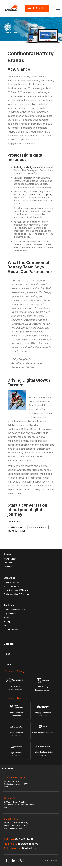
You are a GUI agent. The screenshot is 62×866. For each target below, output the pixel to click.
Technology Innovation (13, 586)
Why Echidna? (10, 559)
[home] (10, 8)
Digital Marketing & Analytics (16, 594)
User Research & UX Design (16, 590)
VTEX (6, 625)
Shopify (7, 621)
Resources (8, 567)
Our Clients (9, 563)
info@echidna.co (17, 527)
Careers (9, 643)
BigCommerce (10, 613)
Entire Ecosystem (11, 629)
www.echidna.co (38, 527)
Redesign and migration (26, 167)
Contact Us (14, 521)
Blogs (7, 653)
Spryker (7, 617)
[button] (57, 8)
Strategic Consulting (12, 582)
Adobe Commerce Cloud (14, 610)
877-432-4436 (24, 839)
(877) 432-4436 (17, 530)
